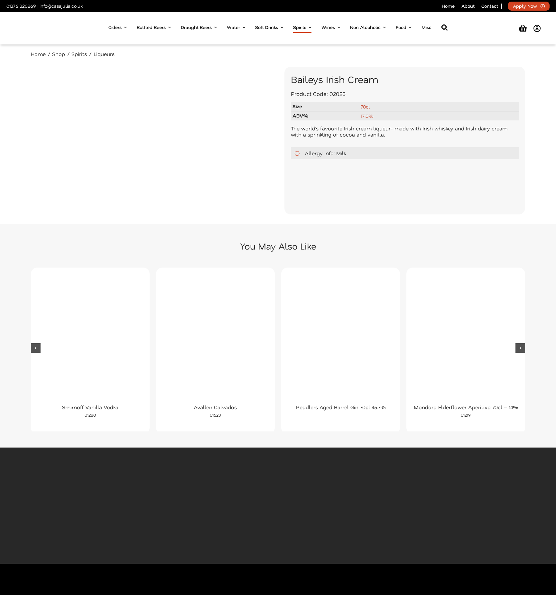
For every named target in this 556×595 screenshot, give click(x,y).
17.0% (367, 116)
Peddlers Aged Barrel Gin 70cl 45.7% (340, 407)
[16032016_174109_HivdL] (151, 140)
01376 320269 (21, 6)
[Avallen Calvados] (215, 337)
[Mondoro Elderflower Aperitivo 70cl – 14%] (466, 337)
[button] (444, 28)
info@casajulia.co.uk (61, 6)
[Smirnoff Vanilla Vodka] (90, 337)
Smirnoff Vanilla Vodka (90, 407)
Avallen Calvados (215, 407)
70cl (365, 106)
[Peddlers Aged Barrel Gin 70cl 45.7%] (341, 337)
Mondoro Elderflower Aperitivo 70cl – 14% (466, 407)
